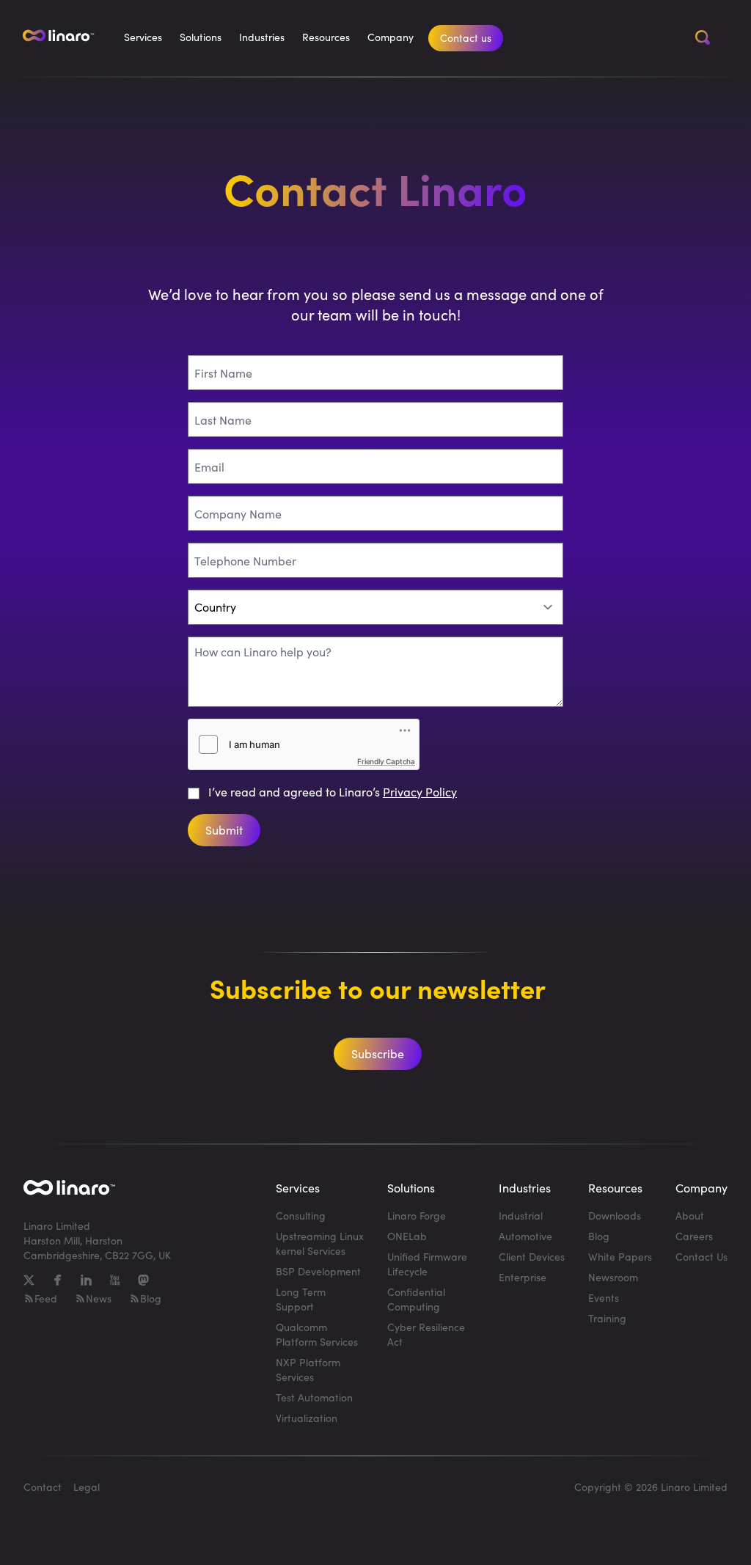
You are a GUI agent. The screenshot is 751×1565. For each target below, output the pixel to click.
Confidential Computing (416, 1299)
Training (607, 1318)
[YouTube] (114, 1280)
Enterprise (522, 1277)
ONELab (407, 1236)
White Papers (620, 1257)
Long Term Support (301, 1299)
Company (390, 37)
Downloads (614, 1216)
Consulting (301, 1216)
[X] (28, 1280)
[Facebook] (57, 1280)
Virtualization (306, 1418)
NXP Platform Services (308, 1369)
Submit (224, 830)
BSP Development (318, 1271)
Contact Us (701, 1257)
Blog (150, 1298)
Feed (45, 1298)
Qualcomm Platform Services (317, 1334)
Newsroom (613, 1277)
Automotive (525, 1236)
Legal (86, 1487)
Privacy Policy (420, 791)
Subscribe (377, 1053)
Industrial (521, 1216)
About (689, 1216)
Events (603, 1298)
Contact (42, 1487)
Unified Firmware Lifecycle (427, 1264)
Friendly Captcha (386, 761)
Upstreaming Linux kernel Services (320, 1243)
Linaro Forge (416, 1216)
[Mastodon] (143, 1280)
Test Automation (314, 1397)
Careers (694, 1236)
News (98, 1298)
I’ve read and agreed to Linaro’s (332, 791)
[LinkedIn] (86, 1280)
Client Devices (532, 1257)
